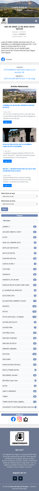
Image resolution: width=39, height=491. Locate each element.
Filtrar (5, 209)
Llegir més (7, 122)
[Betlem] (25, 419)
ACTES (5, 237)
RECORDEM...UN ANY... (10, 375)
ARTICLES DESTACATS (10, 248)
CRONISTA (22, 34)
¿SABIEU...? (6, 227)
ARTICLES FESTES (9, 253)
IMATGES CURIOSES (10, 338)
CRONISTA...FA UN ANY (11, 280)
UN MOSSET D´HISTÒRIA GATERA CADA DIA (18, 407)
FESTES (5, 312)
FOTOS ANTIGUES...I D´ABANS (13, 317)
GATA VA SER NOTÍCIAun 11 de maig (19, 78)
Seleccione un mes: (8, 201)
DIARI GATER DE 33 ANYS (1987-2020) (16, 285)
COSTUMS (6, 269)
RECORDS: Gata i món (10, 381)
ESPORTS (6, 306)
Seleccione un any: (8, 193)
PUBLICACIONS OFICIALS (11, 365)
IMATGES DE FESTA (9, 343)
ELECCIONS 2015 (8, 296)
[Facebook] (13, 419)
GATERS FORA (7, 327)
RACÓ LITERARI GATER (11, 370)
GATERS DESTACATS (10, 322)
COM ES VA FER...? (9, 264)
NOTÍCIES (6, 354)
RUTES (5, 386)
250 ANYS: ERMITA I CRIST (12, 232)
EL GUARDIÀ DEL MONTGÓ (12, 290)
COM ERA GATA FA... (9, 258)
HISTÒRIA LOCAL (9, 333)
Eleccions (6, 221)
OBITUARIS (7, 359)
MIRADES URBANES (10, 349)
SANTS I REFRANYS (9, 391)
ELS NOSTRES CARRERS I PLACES (14, 301)
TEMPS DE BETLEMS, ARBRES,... (14, 402)
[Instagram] (19, 419)
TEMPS (5, 396)
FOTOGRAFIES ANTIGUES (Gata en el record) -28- (19, 71)
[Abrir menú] (36, 20)
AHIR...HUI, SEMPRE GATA (12, 243)
